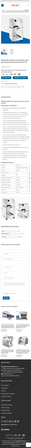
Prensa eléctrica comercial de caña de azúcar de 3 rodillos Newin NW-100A (7, 351)
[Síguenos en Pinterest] (15, 421)
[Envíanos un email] (10, 421)
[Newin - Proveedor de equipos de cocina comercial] (15, 5)
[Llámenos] (13, 421)
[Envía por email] (10, 87)
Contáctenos (4, 388)
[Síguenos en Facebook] (2, 421)
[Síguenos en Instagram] (5, 421)
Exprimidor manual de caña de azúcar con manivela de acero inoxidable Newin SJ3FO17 (23, 351)
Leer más (4, 330)
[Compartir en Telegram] (23, 87)
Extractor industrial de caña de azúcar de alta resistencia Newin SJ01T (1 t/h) (23, 326)
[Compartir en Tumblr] (20, 87)
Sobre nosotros (5, 385)
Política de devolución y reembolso (15, 438)
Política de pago (5, 407)
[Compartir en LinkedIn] (18, 87)
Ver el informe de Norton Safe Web (5, 429)
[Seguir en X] (7, 421)
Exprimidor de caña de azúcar (17, 10)
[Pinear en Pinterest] (13, 87)
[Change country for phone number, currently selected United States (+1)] (4, 264)
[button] (2, 5)
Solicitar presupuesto (6, 413)
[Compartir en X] (7, 87)
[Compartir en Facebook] (5, 87)
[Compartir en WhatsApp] (2, 87)
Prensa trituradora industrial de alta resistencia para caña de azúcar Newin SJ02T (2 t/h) (8, 326)
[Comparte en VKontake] (15, 87)
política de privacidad (6, 405)
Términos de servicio (6, 396)
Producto (8, 10)
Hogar (3, 10)
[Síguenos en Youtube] (18, 421)
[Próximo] (6, 45)
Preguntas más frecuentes (7, 393)
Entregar (6, 298)
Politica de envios (5, 410)
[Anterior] (2, 45)
